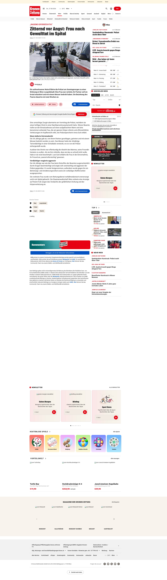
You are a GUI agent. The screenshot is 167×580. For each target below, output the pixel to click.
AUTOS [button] (107, 95)
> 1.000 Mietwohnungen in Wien (106, 121)
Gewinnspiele (71, 1)
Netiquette (66, 259)
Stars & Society (74, 13)
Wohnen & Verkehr (74, 19)
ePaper (53, 1)
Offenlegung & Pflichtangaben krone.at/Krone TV (46, 546)
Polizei (35, 207)
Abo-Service (35, 555)
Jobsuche (99, 1)
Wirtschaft (49, 19)
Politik (65, 13)
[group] (116, 431)
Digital (103, 13)
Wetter (110, 19)
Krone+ (45, 13)
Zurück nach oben (75, 572)
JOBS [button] (102, 95)
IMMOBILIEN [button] (95, 95)
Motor (109, 13)
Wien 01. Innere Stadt (100, 70)
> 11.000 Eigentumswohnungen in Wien (106, 118)
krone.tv (118, 13)
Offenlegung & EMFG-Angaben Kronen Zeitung (75, 546)
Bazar (106, 1)
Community (61, 1)
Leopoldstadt (42, 203)
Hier (73, 261)
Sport (83, 13)
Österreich (52, 13)
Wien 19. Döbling (99, 82)
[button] (112, 13)
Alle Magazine (115, 502)
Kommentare (80, 104)
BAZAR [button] (112, 95)
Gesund (89, 13)
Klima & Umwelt (86, 19)
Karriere (111, 550)
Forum (105, 19)
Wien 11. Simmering (99, 74)
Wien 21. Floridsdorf (100, 86)
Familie (99, 19)
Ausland (96, 13)
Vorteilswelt (46, 1)
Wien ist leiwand (40, 19)
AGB (73, 259)
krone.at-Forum (57, 261)
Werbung (104, 550)
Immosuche (91, 1)
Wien (59, 13)
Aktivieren (81, 114)
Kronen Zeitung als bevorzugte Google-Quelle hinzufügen (60, 114)
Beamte (42, 211)
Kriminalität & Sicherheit (61, 19)
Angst (35, 211)
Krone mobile (81, 1)
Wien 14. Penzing (99, 78)
